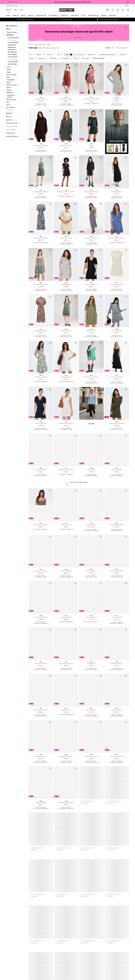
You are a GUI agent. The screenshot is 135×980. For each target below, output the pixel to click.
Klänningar (42, 44)
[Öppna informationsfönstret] (128, 2)
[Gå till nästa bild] (127, 635)
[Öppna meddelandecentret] (118, 9)
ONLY (49, 44)
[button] (110, 47)
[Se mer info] (40, 106)
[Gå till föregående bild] (117, 635)
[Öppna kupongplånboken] (107, 10)
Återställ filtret (100, 58)
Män (15, 10)
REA (36, 44)
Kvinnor (8, 10)
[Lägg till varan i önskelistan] (50, 65)
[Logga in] (112, 10)
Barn (21, 10)
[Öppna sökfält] (127, 15)
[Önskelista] (123, 10)
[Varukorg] (128, 10)
